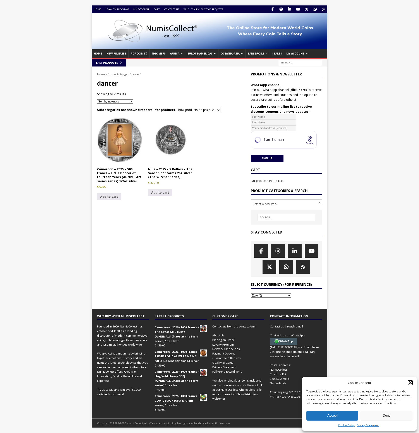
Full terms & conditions (227, 371)
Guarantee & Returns (226, 358)
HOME (98, 53)
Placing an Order (223, 340)
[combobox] (286, 202)
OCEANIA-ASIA (230, 53)
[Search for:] (300, 62)
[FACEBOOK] (272, 9)
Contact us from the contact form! (234, 326)
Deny (386, 415)
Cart (157, 9)
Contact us (171, 9)
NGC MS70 (158, 53)
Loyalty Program (117, 9)
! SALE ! (277, 53)
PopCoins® (139, 53)
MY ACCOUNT (295, 53)
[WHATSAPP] (315, 9)
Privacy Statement (368, 425)
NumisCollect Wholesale (237, 390)
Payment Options (223, 353)
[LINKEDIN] (289, 9)
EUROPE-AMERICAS (200, 53)
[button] (410, 382)
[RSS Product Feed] (323, 9)
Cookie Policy (346, 425)
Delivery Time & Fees (226, 349)
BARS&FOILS (256, 53)
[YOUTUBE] (298, 9)
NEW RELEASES (116, 53)
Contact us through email (286, 326)
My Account (141, 9)
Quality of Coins (222, 363)
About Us (218, 335)
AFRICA (174, 53)
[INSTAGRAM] (281, 9)
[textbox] (286, 204)
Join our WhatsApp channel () (279, 90)
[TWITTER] (306, 9)
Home (97, 9)
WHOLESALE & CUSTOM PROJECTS (203, 9)
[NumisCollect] (209, 47)
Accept (332, 415)
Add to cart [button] (109, 196)
